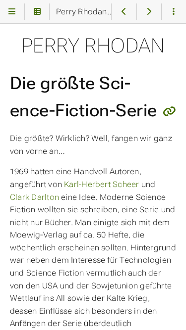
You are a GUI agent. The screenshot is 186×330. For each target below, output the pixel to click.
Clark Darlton (34, 197)
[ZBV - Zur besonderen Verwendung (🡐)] (124, 11)
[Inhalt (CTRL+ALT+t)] (37, 11)
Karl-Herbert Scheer (101, 184)
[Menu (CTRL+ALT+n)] (12, 11)
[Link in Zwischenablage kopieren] (169, 111)
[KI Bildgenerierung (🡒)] (149, 11)
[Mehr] (174, 11)
